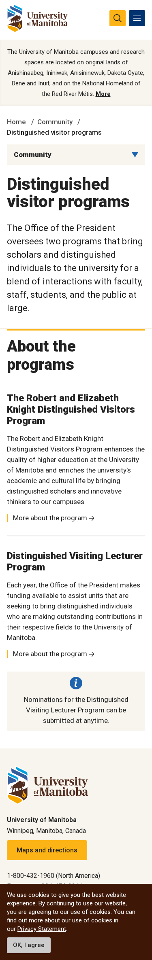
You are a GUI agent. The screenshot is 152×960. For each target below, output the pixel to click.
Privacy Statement (41, 928)
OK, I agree (29, 945)
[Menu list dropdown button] (135, 154)
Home (16, 122)
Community (55, 122)
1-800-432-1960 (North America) (53, 875)
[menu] (137, 18)
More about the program (50, 518)
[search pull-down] (117, 18)
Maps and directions (47, 850)
